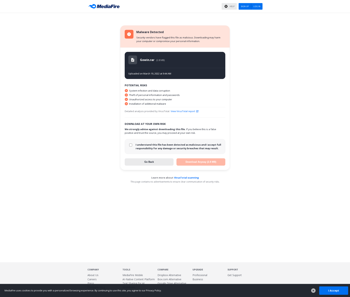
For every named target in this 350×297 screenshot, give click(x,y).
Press (91, 283)
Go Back (149, 162)
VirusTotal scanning (186, 177)
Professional (199, 275)
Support (233, 269)
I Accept (333, 290)
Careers (92, 279)
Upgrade (197, 269)
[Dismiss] (313, 291)
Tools (126, 269)
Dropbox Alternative (169, 275)
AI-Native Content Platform (138, 279)
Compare (163, 269)
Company (93, 269)
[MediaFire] (105, 6)
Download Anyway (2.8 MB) (201, 162)
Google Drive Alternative (172, 283)
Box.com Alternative (169, 279)
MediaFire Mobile (132, 275)
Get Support (235, 275)
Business (197, 279)
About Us (93, 275)
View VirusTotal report (183, 111)
